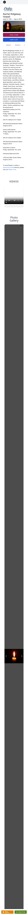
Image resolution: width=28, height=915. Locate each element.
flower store (12, 169)
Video (8, 45)
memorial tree (7, 167)
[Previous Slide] (6, 656)
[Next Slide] (22, 656)
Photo (17, 45)
